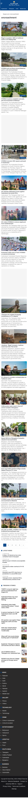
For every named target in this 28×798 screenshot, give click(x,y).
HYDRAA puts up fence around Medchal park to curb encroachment (13, 69)
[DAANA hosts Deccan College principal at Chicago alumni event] (24, 660)
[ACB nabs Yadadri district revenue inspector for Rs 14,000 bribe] (24, 629)
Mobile (4, 710)
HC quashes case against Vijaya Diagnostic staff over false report (10, 621)
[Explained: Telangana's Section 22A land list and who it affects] (24, 644)
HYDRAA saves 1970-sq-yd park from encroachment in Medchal (12, 499)
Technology (5, 713)
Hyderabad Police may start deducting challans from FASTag (9, 598)
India (17, 8)
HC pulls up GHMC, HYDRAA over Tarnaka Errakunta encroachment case (14, 530)
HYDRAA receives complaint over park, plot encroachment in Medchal (12, 99)
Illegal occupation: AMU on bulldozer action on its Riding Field (12, 38)
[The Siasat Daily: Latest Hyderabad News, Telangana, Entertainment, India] (14, 3)
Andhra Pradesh (7, 755)
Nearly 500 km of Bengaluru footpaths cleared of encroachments (12, 439)
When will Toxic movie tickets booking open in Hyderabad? (10, 636)
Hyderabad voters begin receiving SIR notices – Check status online (10, 606)
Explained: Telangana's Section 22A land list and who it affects (10, 644)
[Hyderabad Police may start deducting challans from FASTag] (24, 598)
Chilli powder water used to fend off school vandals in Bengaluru (12, 406)
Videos (4, 703)
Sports (4, 735)
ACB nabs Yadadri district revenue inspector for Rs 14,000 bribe (9, 629)
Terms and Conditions (18, 786)
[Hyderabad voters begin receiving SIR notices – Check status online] (24, 606)
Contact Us (23, 781)
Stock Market (6, 770)
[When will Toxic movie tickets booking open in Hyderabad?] (24, 637)
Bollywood (5, 730)
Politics (4, 683)
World (4, 686)
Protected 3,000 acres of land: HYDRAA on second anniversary (13, 253)
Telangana (11, 8)
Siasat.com (6, 14)
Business (4, 767)
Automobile (5, 772)
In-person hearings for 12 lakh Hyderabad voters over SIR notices (10, 613)
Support (20, 784)
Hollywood (5, 733)
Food (3, 745)
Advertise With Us (11, 784)
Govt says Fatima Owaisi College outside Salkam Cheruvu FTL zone (13, 469)
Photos (4, 701)
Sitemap (14, 789)
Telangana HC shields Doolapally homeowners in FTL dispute (11, 315)
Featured (5, 675)
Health (4, 742)
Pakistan (4, 688)
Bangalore (5, 760)
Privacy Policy (7, 786)
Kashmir (4, 691)
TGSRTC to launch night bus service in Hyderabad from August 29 (9, 590)
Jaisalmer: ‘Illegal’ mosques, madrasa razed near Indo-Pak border (12, 345)
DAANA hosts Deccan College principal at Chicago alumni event (10, 660)
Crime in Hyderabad (8, 720)
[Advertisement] (14, 129)
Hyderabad (4, 8)
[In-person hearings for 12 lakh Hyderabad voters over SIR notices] (24, 614)
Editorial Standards (13, 781)
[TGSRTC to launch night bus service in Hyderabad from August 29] (24, 590)
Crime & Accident (7, 723)
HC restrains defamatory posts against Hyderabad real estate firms (12, 192)
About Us (4, 781)
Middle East (23, 8)
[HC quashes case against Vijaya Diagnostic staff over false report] (24, 621)
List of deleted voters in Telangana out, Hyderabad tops (10, 652)
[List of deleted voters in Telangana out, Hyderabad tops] (24, 652)
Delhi (3, 681)
